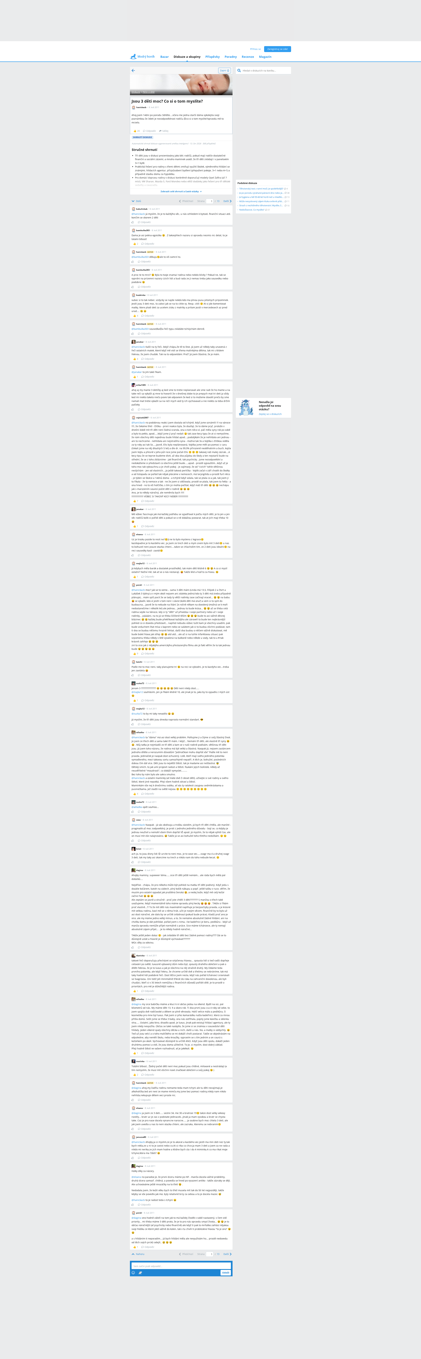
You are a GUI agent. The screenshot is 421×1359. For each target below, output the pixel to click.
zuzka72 (138, 713)
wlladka (138, 807)
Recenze (248, 57)
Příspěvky (212, 57)
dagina (137, 1004)
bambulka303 (141, 256)
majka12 (138, 692)
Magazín (265, 57)
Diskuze (136, 92)
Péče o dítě (149, 92)
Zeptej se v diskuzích (270, 414)
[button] (181, 191)
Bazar (164, 57)
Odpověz (151, 130)
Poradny (231, 57)
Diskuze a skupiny (187, 57)
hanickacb (139, 213)
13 (218, 201)
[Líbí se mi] (134, 222)
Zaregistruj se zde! (277, 49)
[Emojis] (133, 1272)
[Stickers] (140, 1272)
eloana (137, 1176)
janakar (138, 372)
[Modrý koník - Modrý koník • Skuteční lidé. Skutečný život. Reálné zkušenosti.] (142, 57)
